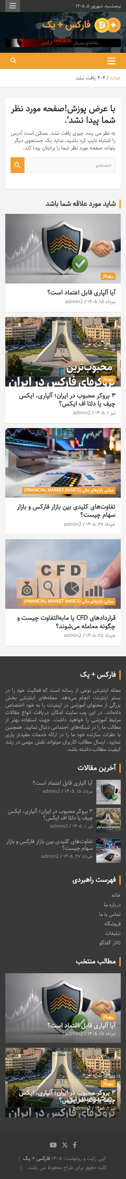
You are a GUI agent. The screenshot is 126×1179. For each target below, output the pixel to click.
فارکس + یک (36, 1158)
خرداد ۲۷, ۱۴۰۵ (100, 524)
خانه (116, 895)
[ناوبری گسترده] (111, 61)
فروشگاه (112, 924)
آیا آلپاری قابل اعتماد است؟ (81, 293)
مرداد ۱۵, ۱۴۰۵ (101, 302)
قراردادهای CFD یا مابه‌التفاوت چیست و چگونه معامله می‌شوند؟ (66, 622)
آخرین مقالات (97, 768)
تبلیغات (113, 933)
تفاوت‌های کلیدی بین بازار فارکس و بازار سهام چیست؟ (66, 511)
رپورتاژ (108, 276)
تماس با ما (110, 914)
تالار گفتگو (110, 943)
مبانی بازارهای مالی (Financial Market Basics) (68, 490)
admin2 (74, 302)
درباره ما (112, 905)
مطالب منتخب (96, 961)
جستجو (17, 165)
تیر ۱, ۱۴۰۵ (105, 413)
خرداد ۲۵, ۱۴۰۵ (100, 635)
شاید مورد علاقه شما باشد (81, 203)
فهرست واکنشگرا (12, 6)
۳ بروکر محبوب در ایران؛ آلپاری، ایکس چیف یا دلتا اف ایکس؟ (67, 400)
